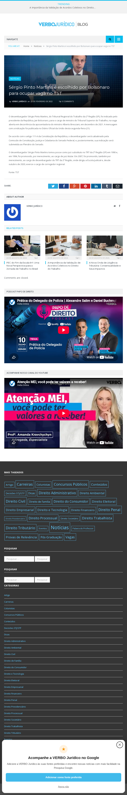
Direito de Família (39, 501)
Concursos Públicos (70, 484)
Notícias (14, 78)
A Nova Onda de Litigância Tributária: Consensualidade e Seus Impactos (105, 265)
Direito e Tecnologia (52, 510)
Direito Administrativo (57, 492)
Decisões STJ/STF (15, 493)
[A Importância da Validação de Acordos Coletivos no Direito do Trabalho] (63, 247)
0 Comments (67, 101)
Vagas (70, 537)
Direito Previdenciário (15, 519)
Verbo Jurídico (19, 101)
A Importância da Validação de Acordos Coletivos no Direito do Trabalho (63, 7)
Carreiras (25, 484)
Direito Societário (69, 518)
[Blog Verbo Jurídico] (63, 23)
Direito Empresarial (20, 510)
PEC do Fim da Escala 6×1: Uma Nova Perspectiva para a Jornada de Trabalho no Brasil (22, 265)
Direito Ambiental (92, 493)
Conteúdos (99, 484)
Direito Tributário (20, 527)
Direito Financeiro (83, 510)
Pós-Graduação (51, 537)
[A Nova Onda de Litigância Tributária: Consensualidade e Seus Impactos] (105, 247)
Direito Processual (43, 518)
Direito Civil (15, 501)
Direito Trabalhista (97, 518)
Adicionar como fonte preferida (63, 777)
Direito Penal (109, 509)
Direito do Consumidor (71, 501)
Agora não (63, 786)
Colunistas (43, 484)
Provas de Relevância (21, 537)
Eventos (43, 528)
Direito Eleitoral (103, 501)
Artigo (9, 484)
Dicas (31, 493)
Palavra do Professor (83, 528)
